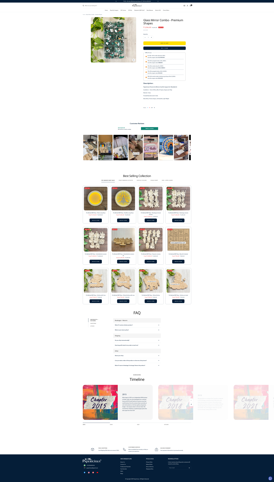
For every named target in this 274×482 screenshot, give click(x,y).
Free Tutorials (123, 469)
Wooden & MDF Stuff (139, 10)
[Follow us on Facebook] (84, 472)
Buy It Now (164, 48)
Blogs (121, 473)
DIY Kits (130, 10)
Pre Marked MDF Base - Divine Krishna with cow (123, 295)
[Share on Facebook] (147, 107)
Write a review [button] (150, 128)
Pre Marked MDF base (108, 180)
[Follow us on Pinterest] (93, 472)
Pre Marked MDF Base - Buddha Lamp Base (123, 212)
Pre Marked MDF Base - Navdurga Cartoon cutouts (151, 213)
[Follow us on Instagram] (89, 472)
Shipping (93, 323)
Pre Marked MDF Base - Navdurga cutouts (178, 212)
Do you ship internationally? (122, 340)
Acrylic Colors (142, 180)
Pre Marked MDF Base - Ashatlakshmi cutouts (96, 254)
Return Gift (158, 10)
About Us (122, 462)
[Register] (189, 467)
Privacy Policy (149, 462)
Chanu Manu (166, 10)
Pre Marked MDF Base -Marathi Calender (178, 254)
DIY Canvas (123, 10)
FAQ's (121, 471)
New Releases (150, 10)
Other (92, 326)
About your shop (119, 355)
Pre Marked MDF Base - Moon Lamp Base (95, 212)
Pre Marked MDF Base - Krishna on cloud (178, 295)
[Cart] (190, 5)
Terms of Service (149, 466)
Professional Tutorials (125, 466)
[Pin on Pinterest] (149, 107)
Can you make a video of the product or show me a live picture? (131, 360)
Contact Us (123, 464)
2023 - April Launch (168, 180)
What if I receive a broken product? (124, 325)
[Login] (187, 5)
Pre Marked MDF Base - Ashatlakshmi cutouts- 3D (123, 254)
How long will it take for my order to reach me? (126, 345)
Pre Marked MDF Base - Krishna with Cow (95, 295)
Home (106, 10)
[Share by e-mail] (154, 107)
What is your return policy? (122, 330)
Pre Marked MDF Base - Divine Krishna (151, 295)
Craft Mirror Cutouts (126, 180)
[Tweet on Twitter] (152, 107)
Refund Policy (149, 464)
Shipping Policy (149, 469)
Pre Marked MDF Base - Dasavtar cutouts (151, 254)
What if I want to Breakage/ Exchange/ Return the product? (130, 365)
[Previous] (191, 400)
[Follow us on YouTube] (97, 472)
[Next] (191, 404)
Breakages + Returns (94, 320)
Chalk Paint (154, 180)
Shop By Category (114, 10)
